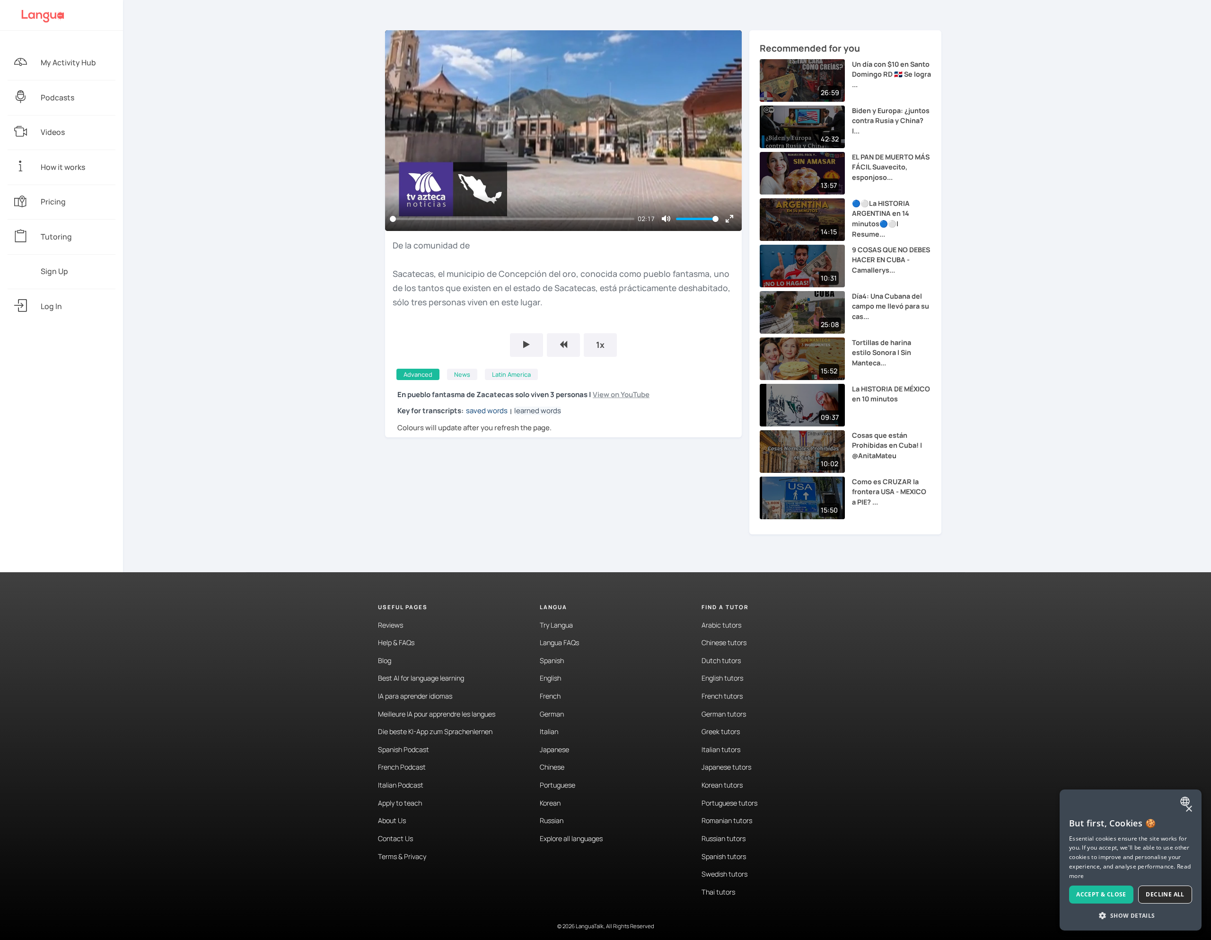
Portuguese (557, 784)
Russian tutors (724, 838)
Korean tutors (722, 784)
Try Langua (556, 625)
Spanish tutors (724, 856)
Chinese (552, 767)
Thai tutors (718, 891)
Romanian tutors (727, 820)
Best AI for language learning (421, 678)
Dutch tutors (721, 660)
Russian (551, 820)
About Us (392, 820)
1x (600, 344)
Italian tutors (721, 749)
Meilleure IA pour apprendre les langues (436, 713)
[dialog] (1131, 860)
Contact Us (395, 838)
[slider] (512, 218)
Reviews (390, 625)
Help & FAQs (396, 642)
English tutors (722, 678)
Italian (549, 731)
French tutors (722, 696)
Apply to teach (400, 802)
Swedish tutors (724, 873)
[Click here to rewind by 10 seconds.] (563, 345)
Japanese (554, 749)
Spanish (552, 660)
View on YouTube (621, 394)
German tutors (724, 713)
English (550, 678)
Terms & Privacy (402, 856)
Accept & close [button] (1101, 894)
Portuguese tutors (729, 802)
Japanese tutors (726, 767)
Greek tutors (721, 731)
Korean (550, 802)
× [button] (1188, 809)
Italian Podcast (400, 784)
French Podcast (402, 767)
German (552, 713)
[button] (1130, 915)
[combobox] (1186, 801)
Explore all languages (571, 838)
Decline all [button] (1165, 894)
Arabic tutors (721, 625)
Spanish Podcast (403, 749)
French (550, 696)
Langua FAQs (559, 642)
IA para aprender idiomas (415, 696)
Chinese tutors (724, 642)
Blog (384, 660)
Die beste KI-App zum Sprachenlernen (435, 731)
